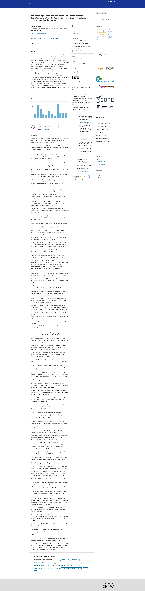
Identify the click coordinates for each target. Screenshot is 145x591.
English (98, 159)
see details (46, 129)
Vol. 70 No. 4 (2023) (45, 11)
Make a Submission (101, 13)
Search (113, 6)
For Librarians (99, 178)
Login (115, 1)
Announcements (46, 6)
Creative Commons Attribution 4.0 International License (81, 81)
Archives (37, 6)
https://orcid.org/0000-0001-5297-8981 (38, 33)
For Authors (98, 175)
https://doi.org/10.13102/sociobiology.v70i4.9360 (46, 38)
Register (110, 1)
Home (32, 11)
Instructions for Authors (65, 6)
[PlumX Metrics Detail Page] (33, 127)
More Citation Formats (79, 50)
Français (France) (100, 164)
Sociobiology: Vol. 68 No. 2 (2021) (72, 565)
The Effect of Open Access (83, 171)
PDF (76, 26)
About (54, 6)
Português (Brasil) (100, 161)
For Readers (98, 173)
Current (31, 6)
